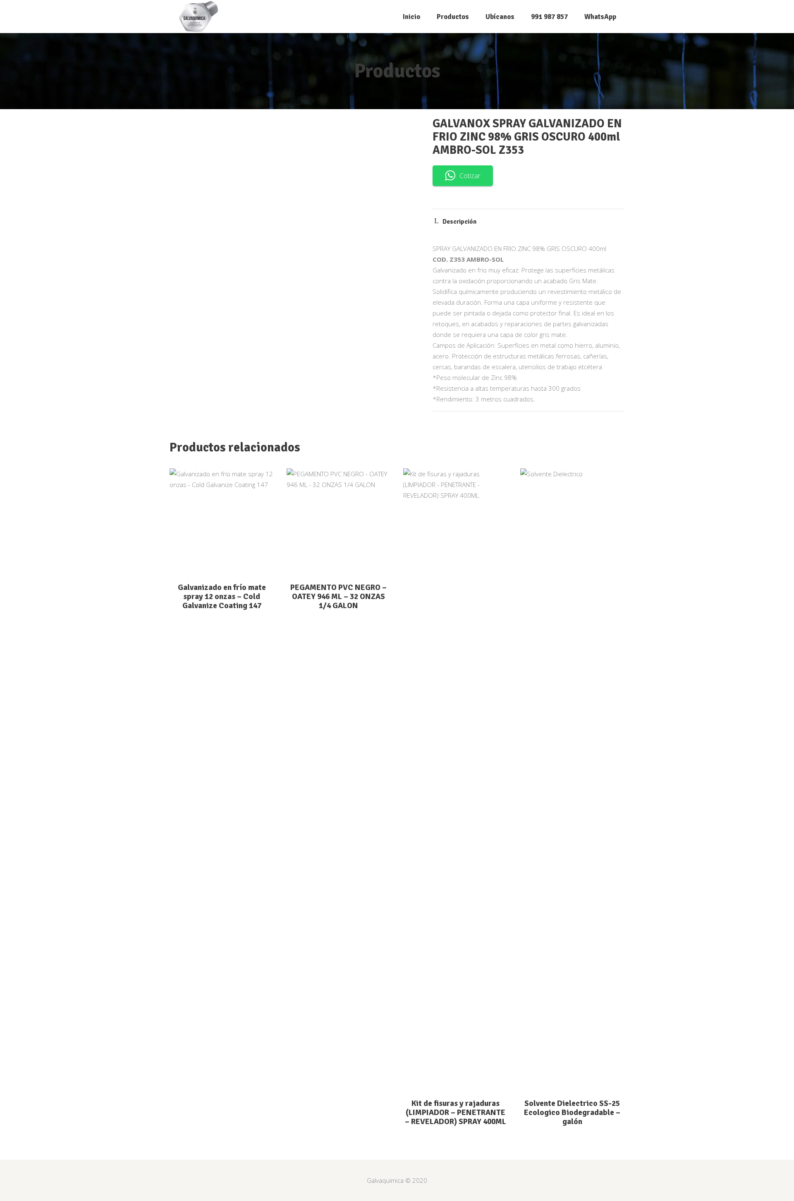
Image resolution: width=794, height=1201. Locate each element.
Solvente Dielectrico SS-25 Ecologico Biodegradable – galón (572, 1112)
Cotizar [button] (470, 175)
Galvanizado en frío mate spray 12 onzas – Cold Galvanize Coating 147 (222, 597)
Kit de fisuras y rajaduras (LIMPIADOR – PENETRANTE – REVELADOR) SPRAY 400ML (455, 1112)
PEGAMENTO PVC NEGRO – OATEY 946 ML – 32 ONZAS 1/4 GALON (338, 597)
